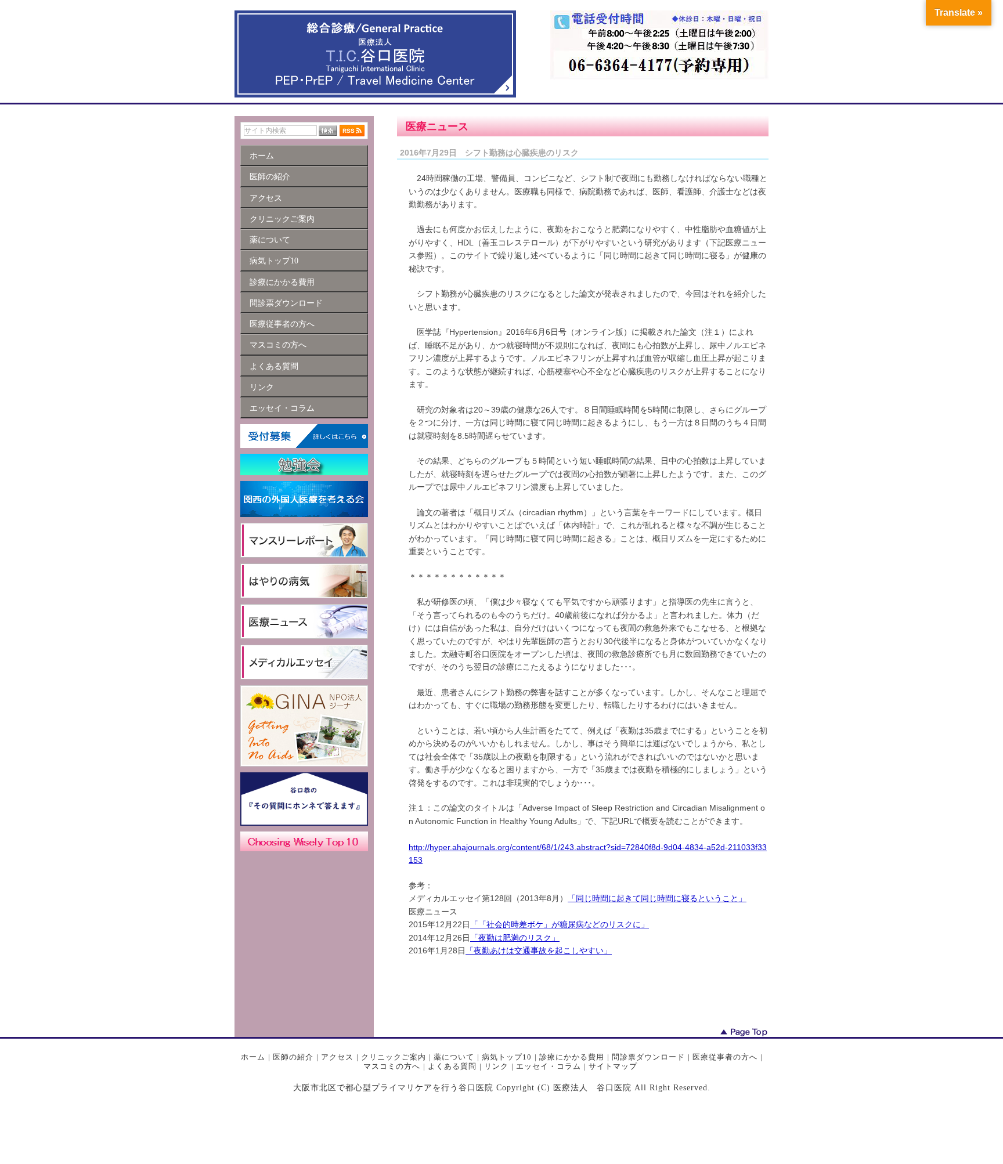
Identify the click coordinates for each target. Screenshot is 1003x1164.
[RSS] (352, 130)
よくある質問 (452, 1066)
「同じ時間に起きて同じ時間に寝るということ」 (657, 898)
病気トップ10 (507, 1057)
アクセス (337, 1057)
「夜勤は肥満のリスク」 (515, 937)
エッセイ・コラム (548, 1066)
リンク (496, 1066)
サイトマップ (613, 1066)
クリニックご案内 (393, 1057)
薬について (454, 1057)
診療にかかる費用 (571, 1057)
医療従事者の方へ (724, 1057)
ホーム (253, 1057)
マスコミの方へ (391, 1066)
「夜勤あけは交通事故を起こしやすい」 (539, 950)
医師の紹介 (293, 1057)
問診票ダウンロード (648, 1057)
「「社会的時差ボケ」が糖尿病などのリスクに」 (559, 924)
